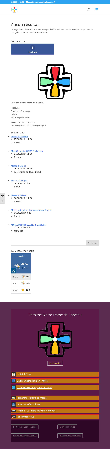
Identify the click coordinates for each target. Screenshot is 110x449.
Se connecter (55, 363)
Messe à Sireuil (18, 165)
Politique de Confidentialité (24, 427)
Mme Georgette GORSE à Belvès (27, 151)
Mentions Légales (67, 427)
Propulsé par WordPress (70, 435)
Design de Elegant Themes (24, 435)
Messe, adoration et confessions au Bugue (31, 210)
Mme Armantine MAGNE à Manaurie (28, 224)
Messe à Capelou (19, 136)
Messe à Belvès (18, 195)
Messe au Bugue (19, 180)
